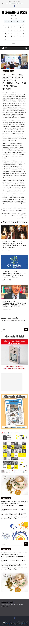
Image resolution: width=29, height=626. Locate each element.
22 (20, 33)
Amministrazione (5, 606)
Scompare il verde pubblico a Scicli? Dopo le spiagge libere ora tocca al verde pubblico (14, 209)
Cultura (12, 71)
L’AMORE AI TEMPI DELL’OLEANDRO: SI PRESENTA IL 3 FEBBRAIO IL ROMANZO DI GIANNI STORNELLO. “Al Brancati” (14, 304)
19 (11, 33)
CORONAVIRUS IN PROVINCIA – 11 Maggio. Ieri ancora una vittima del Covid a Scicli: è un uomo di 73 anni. (13, 216)
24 (5, 36)
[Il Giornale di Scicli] (3, 48)
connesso (10, 320)
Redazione (14, 92)
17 (5, 33)
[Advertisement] (11, 382)
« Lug (14, 43)
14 (17, 30)
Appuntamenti (5, 71)
